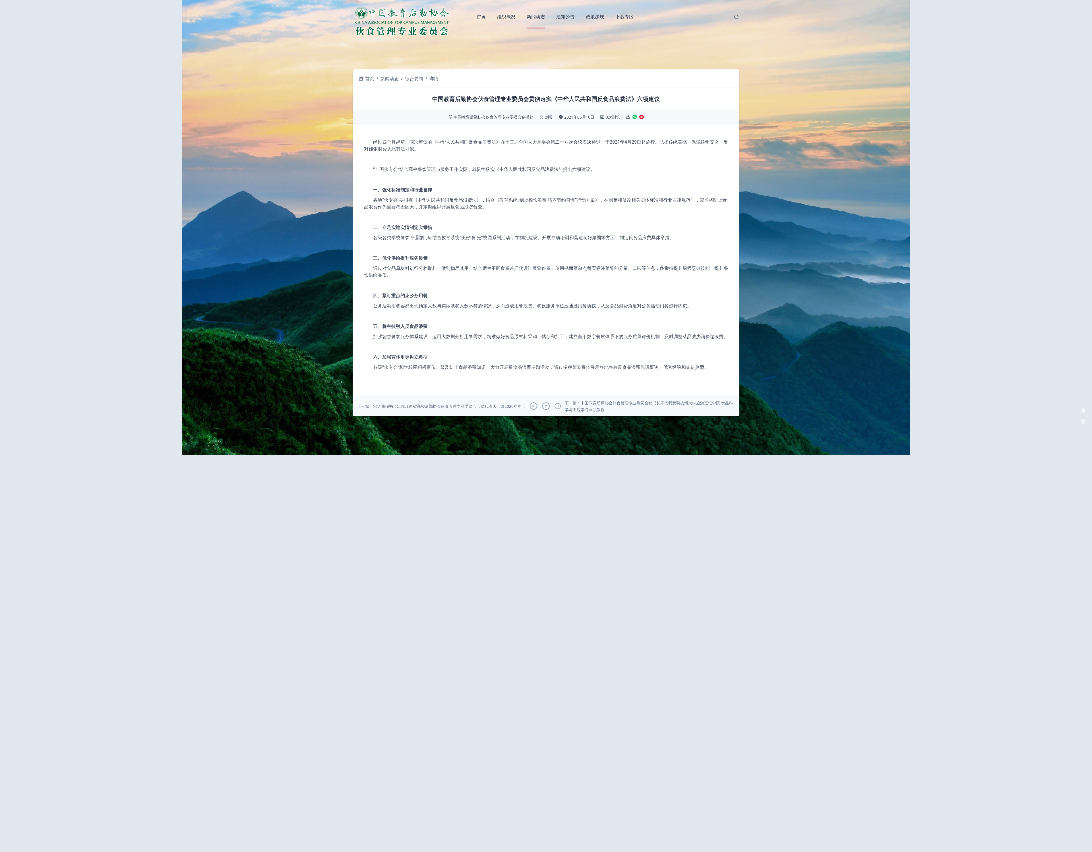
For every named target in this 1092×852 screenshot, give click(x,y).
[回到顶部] (546, 406)
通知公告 (565, 17)
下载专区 (624, 17)
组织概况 (506, 17)
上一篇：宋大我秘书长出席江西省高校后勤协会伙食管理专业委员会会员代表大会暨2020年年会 (441, 406)
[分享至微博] (641, 118)
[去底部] (1083, 422)
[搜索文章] (736, 17)
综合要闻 (414, 78)
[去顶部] (1083, 410)
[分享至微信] (634, 118)
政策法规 (595, 17)
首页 (481, 17)
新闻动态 (536, 17)
